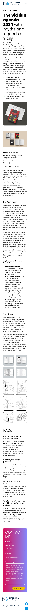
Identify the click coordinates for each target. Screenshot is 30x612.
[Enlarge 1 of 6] (12, 382)
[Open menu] (26, 3)
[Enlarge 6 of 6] (24, 414)
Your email (8, 553)
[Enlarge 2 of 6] (24, 382)
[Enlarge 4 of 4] (24, 369)
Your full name (10, 545)
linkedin (8, 541)
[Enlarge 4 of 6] (24, 398)
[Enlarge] (24, 104)
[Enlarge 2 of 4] (24, 357)
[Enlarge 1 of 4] (12, 357)
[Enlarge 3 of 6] (12, 398)
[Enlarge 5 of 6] (12, 414)
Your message (10, 562)
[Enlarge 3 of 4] (12, 369)
